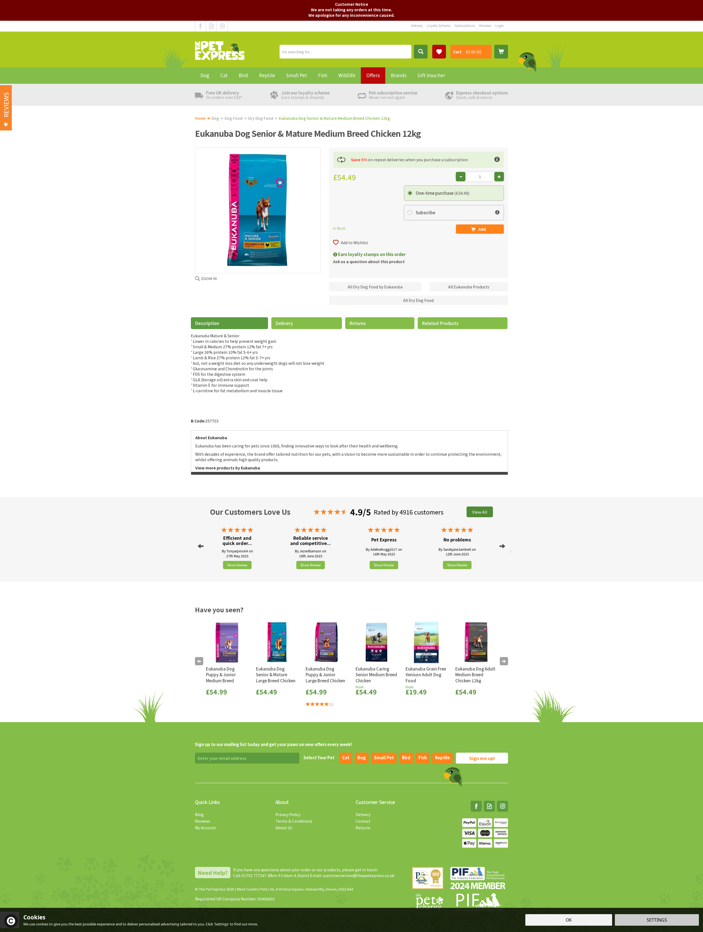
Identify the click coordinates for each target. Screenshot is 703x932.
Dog (362, 757)
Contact (363, 821)
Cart (457, 51)
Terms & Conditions (293, 821)
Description (207, 323)
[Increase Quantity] (499, 176)
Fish (423, 757)
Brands (398, 75)
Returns (357, 323)
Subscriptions (464, 25)
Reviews (202, 821)
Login (499, 25)
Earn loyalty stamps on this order (371, 254)
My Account (205, 827)
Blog (199, 814)
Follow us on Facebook (200, 26)
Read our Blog (211, 26)
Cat (345, 757)
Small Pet (296, 75)
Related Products (440, 323)
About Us (283, 827)
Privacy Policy (287, 814)
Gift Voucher (431, 75)
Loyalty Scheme (438, 25)
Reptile (442, 757)
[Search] (421, 52)
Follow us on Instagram (222, 26)
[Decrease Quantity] (460, 176)
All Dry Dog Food (418, 300)
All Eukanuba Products (468, 287)
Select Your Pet (318, 757)
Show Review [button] (237, 565)
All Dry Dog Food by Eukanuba (375, 287)
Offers (373, 75)
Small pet (384, 757)
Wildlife (346, 75)
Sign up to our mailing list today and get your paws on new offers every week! (273, 744)
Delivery (284, 323)
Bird (406, 757)
